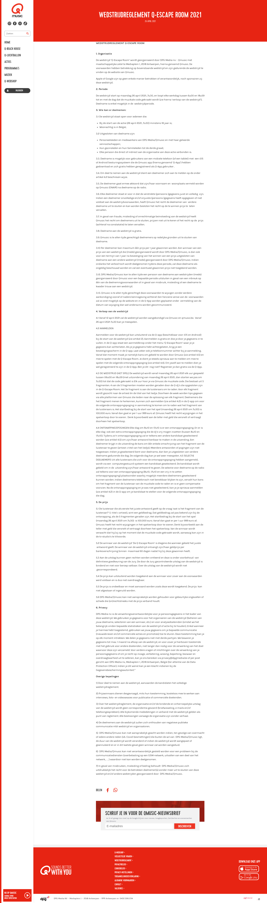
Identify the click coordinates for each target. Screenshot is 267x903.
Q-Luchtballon (12, 55)
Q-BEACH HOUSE (12, 49)
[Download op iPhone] (249, 869)
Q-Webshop (10, 81)
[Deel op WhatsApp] (115, 790)
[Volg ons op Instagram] (9, 23)
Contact (118, 884)
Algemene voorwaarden (124, 880)
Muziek (8, 75)
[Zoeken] (27, 33)
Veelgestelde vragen (123, 856)
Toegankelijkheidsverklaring (127, 876)
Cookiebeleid (120, 868)
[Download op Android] (249, 877)
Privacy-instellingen (123, 872)
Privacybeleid (120, 864)
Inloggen (19, 90)
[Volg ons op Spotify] (20, 23)
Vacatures (119, 888)
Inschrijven (184, 826)
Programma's (11, 68)
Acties (7, 62)
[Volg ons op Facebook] (15, 23)
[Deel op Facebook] (107, 790)
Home (7, 42)
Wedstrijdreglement (123, 860)
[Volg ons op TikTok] (25, 23)
